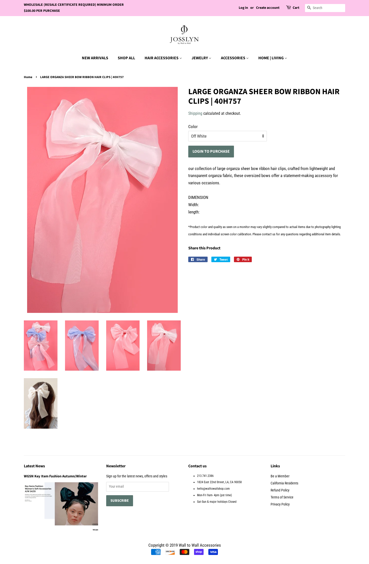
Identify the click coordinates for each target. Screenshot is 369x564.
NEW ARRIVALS (95, 58)
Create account (267, 7)
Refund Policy (280, 490)
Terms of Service (282, 497)
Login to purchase (211, 151)
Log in (243, 7)
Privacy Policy (280, 504)
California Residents (284, 483)
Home (28, 77)
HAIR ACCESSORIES (162, 58)
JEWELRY (200, 58)
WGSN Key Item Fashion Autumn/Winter (55, 476)
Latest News (34, 466)
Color (193, 126)
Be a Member (280, 476)
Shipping (195, 113)
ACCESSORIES (233, 58)
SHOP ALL (126, 58)
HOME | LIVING (271, 58)
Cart (296, 7)
